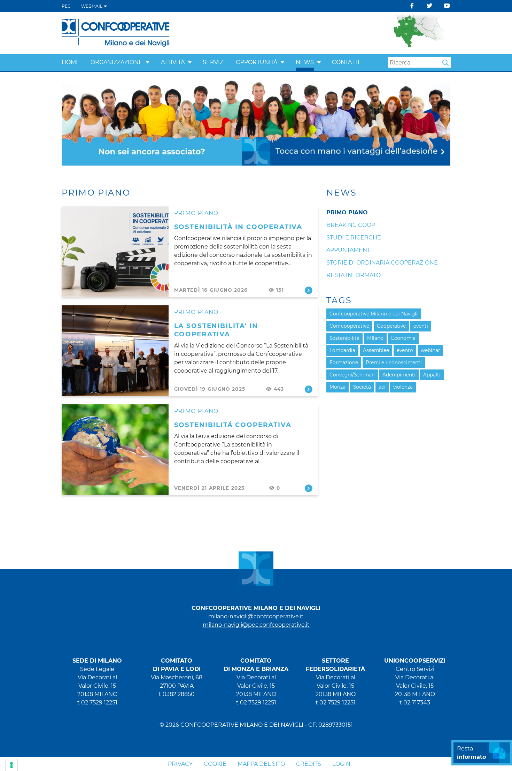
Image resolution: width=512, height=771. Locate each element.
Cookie (215, 764)
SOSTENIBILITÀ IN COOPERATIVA (238, 227)
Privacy (180, 764)
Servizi (214, 62)
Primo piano (196, 213)
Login (341, 764)
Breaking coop (350, 225)
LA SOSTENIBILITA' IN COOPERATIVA (216, 330)
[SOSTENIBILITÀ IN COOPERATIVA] (115, 251)
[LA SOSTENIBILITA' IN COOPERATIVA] (115, 350)
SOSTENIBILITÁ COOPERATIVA (233, 425)
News (305, 62)
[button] (147, 62)
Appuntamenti (349, 250)
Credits (308, 764)
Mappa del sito (261, 764)
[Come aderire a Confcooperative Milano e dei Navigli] (256, 122)
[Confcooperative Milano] (116, 32)
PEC (66, 6)
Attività (173, 62)
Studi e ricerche (353, 237)
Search (445, 62)
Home (71, 62)
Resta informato (353, 275)
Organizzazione (116, 62)
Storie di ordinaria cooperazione (382, 262)
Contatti (345, 62)
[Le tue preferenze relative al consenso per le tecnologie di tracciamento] (11, 765)
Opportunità (256, 62)
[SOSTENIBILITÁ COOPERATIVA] (115, 449)
